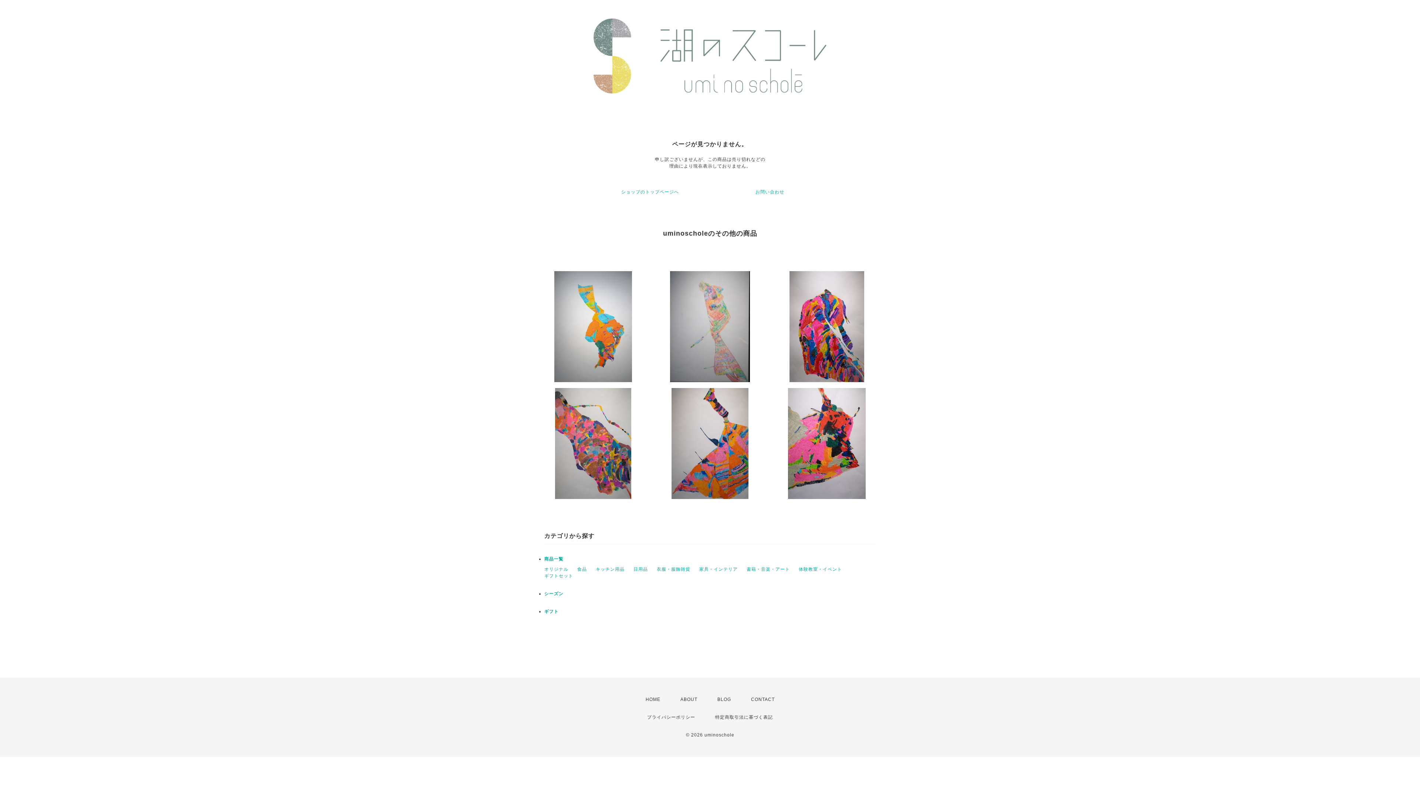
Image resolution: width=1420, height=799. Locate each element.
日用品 (640, 569)
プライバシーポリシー (671, 717)
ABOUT (688, 699)
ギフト (551, 611)
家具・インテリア (718, 569)
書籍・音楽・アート (768, 569)
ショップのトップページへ (650, 192)
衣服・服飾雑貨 (673, 569)
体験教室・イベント (820, 569)
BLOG (724, 699)
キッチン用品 (610, 569)
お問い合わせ (769, 192)
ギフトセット (558, 576)
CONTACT (763, 699)
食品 (582, 569)
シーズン (554, 593)
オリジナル (556, 569)
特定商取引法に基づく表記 (744, 717)
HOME (653, 699)
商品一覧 (554, 559)
